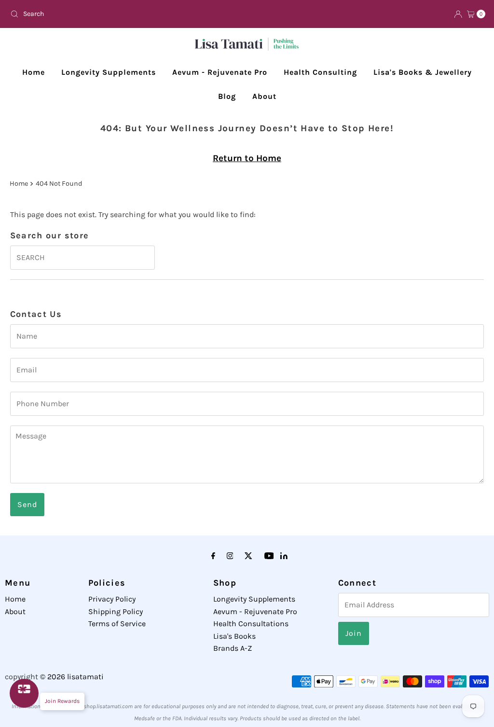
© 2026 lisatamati (72, 676)
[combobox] (124, 14)
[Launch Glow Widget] (24, 693)
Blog (227, 96)
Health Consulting (320, 72)
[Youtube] (269, 556)
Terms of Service (117, 623)
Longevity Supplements (108, 72)
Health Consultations (250, 623)
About (264, 96)
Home (33, 72)
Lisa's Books (234, 636)
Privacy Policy (112, 599)
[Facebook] (213, 556)
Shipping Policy (115, 611)
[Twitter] (248, 556)
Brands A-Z (232, 648)
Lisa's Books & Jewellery (422, 72)
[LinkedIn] (284, 556)
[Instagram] (230, 556)
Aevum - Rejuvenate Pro (219, 72)
